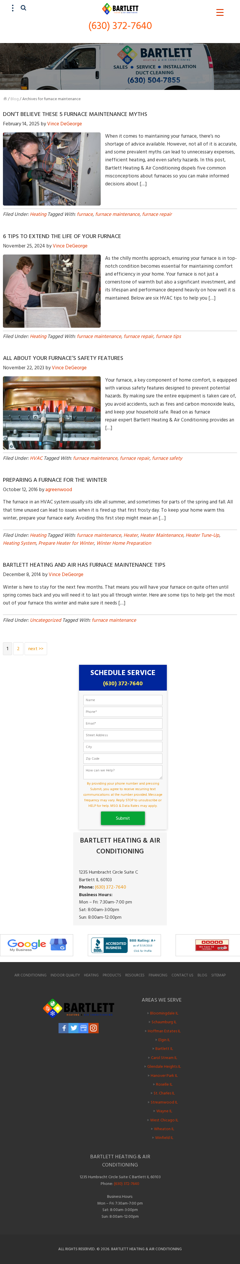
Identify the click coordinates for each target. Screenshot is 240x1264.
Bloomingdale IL (164, 1013)
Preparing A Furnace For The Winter (55, 480)
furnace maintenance (117, 214)
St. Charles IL (164, 1093)
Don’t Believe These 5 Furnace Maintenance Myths (75, 114)
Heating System (19, 543)
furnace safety (167, 458)
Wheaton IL (164, 1128)
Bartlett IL (164, 1048)
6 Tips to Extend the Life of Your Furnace (62, 236)
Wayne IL (164, 1111)
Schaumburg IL (164, 1022)
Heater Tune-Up (202, 535)
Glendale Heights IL (164, 1066)
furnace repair (157, 214)
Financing (158, 975)
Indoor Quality (65, 975)
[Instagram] (93, 1028)
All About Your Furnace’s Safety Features (63, 358)
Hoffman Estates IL (164, 1030)
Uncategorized (45, 620)
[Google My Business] (83, 1028)
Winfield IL (164, 1137)
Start (232, 958)
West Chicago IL (164, 1119)
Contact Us (182, 975)
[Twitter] (73, 1028)
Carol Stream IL (164, 1057)
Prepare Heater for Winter (66, 543)
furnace (85, 214)
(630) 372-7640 (120, 26)
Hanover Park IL (164, 1075)
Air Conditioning (30, 975)
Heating (38, 214)
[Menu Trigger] (220, 12)
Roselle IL (164, 1084)
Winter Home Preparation (123, 543)
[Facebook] (64, 1028)
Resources (135, 975)
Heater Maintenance (161, 535)
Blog (15, 98)
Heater (131, 535)
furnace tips (168, 336)
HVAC (36, 458)
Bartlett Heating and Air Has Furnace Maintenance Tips (84, 565)
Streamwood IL (164, 1102)
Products (112, 975)
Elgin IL (164, 1039)
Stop (237, 958)
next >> (35, 649)
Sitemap (218, 975)
